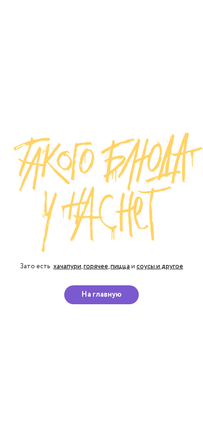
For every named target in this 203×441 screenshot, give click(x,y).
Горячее (96, 266)
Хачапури (67, 266)
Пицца (120, 266)
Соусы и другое (159, 266)
